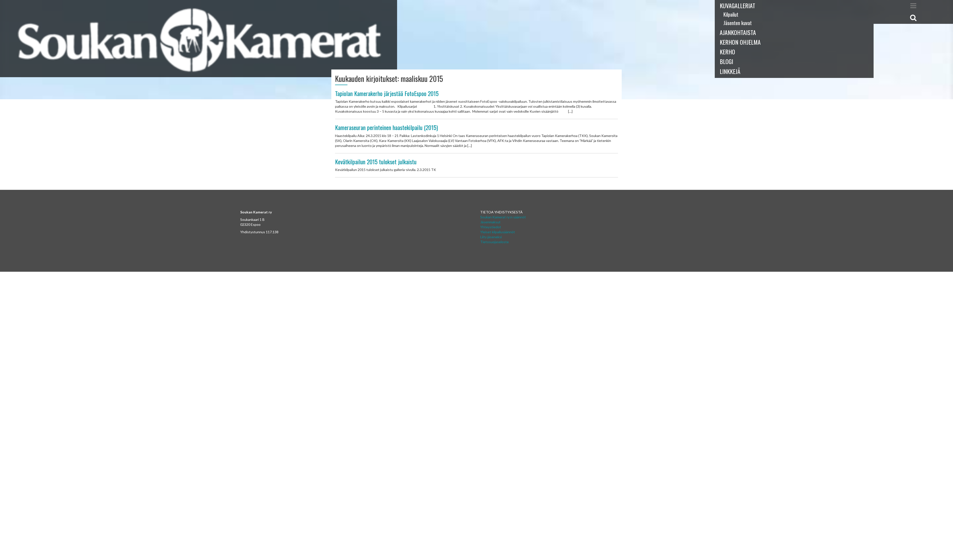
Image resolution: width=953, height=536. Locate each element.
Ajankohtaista (738, 32)
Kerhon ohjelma (740, 41)
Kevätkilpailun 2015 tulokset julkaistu (375, 161)
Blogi (726, 61)
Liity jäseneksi (491, 237)
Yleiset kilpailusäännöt (497, 232)
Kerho (727, 51)
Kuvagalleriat (737, 5)
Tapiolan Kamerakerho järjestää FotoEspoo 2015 (387, 93)
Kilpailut (730, 14)
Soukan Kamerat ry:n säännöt (503, 217)
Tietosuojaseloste (494, 242)
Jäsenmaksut (490, 222)
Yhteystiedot (490, 227)
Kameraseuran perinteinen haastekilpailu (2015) (386, 127)
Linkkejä (730, 71)
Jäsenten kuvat (737, 23)
